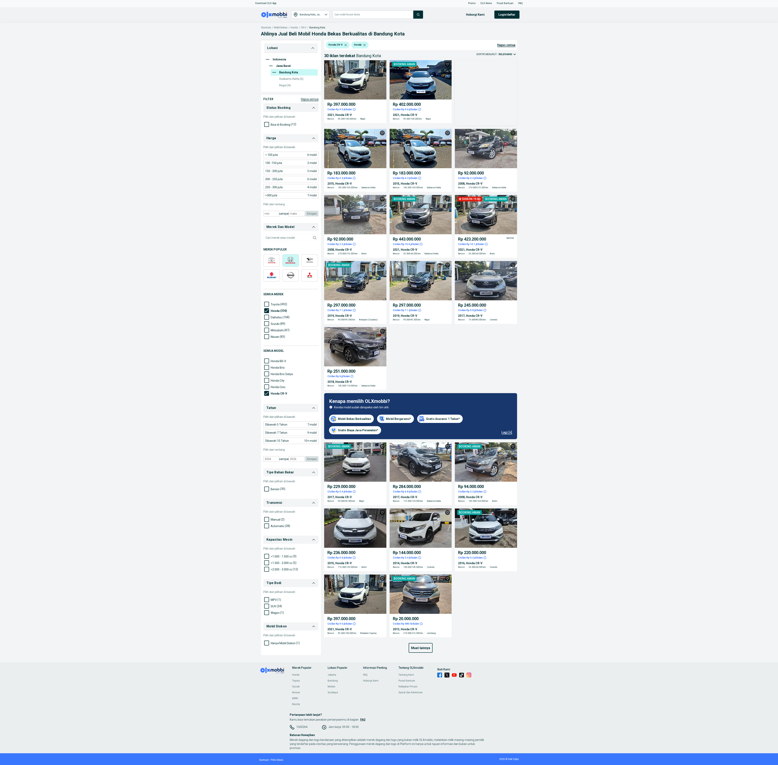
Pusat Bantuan (407, 680)
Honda (294, 27)
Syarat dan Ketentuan (411, 692)
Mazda (296, 704)
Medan (331, 686)
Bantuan (264, 760)
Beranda (266, 27)
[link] (290, 155)
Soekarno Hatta (291, 78)
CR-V (303, 27)
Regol (285, 85)
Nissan (296, 692)
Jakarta (332, 674)
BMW (295, 698)
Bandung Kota (317, 27)
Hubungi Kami (370, 680)
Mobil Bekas (280, 27)
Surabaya (333, 692)
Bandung (333, 680)
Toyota (296, 680)
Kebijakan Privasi (408, 686)
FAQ (365, 674)
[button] (265, 3)
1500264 (302, 727)
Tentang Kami (406, 674)
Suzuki (296, 686)
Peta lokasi (277, 760)
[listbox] (345, 45)
